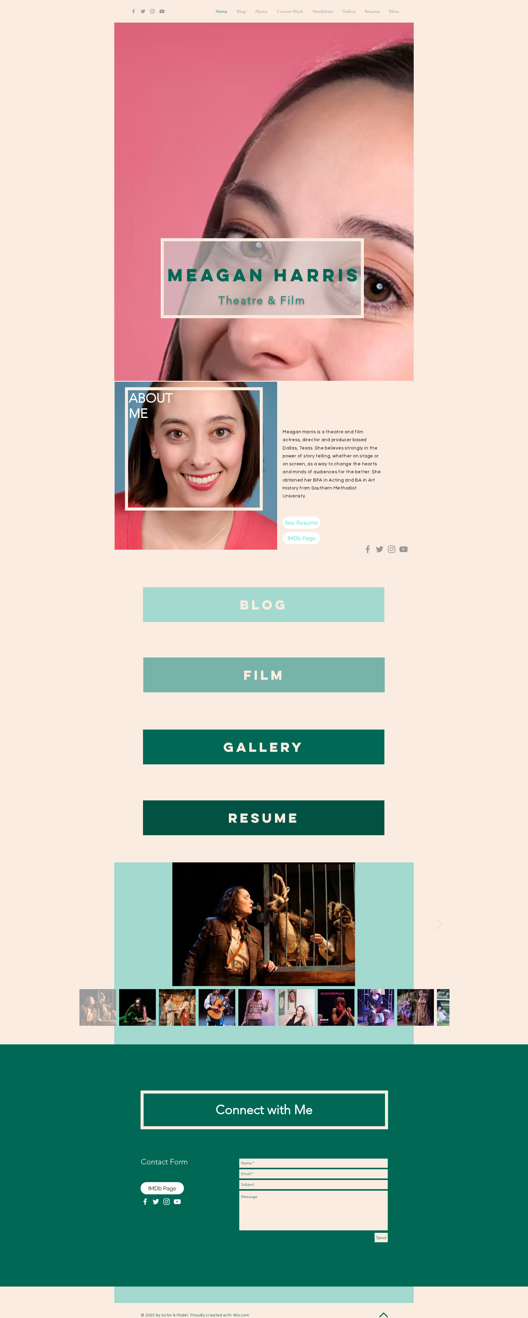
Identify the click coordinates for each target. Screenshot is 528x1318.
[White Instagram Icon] (166, 1201)
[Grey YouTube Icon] (162, 11)
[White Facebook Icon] (145, 1201)
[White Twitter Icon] (156, 1201)
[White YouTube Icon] (177, 1201)
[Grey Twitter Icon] (143, 11)
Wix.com (241, 1315)
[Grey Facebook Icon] (133, 11)
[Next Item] (438, 924)
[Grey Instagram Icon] (152, 11)
